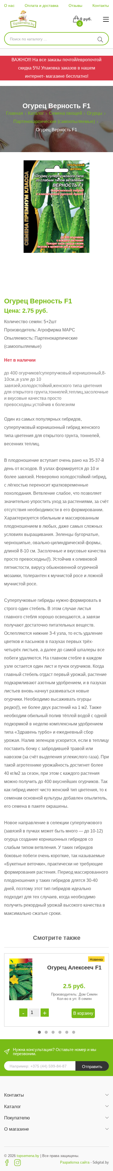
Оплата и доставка (41, 5)
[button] (39, 1032)
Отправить (92, 1066)
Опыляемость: (18, 338)
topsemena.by (28, 1156)
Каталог (36, 113)
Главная (14, 113)
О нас (9, 5)
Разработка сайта (74, 1162)
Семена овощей (65, 113)
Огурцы (94, 113)
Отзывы (75, 5)
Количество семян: (23, 321)
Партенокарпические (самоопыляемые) (54, 121)
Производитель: (20, 330)
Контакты (100, 5)
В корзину (83, 1013)
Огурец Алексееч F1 (74, 968)
